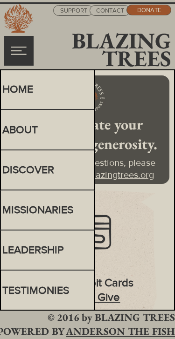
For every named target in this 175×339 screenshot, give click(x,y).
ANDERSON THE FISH (120, 331)
